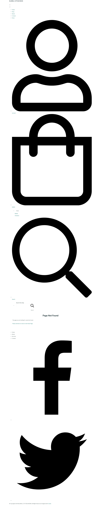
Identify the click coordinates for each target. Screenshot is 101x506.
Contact (14, 15)
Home (13, 9)
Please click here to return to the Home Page (22, 323)
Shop (13, 11)
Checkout (17, 215)
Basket (16, 213)
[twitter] (52, 500)
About (13, 13)
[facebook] (52, 420)
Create (49, 503)
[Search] (32, 305)
